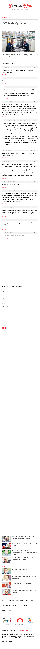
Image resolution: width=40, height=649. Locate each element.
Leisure (25, 605)
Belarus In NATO (7, 610)
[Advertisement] (20, 263)
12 (29, 23)
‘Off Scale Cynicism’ (15, 23)
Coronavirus (28, 607)
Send (4, 328)
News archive (26, 12)
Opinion (4, 566)
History (11, 603)
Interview (5, 534)
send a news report (12, 12)
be (13, 13)
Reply (4, 74)
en (18, 13)
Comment (5, 306)
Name (4, 291)
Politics (4, 600)
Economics (19, 600)
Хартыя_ (20, 6)
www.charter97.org (22, 630)
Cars (19, 605)
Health (14, 605)
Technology (6, 605)
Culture (4, 603)
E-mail (4, 298)
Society (11, 600)
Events (27, 600)
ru (16, 13)
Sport (33, 600)
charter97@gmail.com (8, 639)
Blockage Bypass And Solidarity (12, 607)
